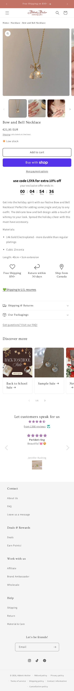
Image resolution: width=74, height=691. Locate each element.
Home (6, 23)
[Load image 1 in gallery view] (17, 108)
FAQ (9, 506)
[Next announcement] (67, 4)
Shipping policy (36, 681)
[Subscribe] (55, 647)
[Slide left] (4, 109)
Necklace (15, 23)
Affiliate (11, 568)
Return (11, 615)
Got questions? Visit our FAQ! (20, 324)
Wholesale (13, 584)
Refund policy (40, 675)
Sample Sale (46, 383)
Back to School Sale (16, 385)
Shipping (6, 134)
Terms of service (18, 681)
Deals (10, 537)
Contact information (57, 681)
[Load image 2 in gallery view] (37, 108)
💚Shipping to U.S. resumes (19, 289)
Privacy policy (57, 675)
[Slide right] (70, 109)
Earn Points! (14, 545)
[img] (37, 421)
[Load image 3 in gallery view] (56, 108)
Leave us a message (18, 514)
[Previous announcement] (7, 4)
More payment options (37, 171)
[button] (7, 13)
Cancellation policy (38, 686)
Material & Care (16, 624)
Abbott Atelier (24, 675)
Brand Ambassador (18, 576)
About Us (12, 498)
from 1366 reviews (34, 426)
